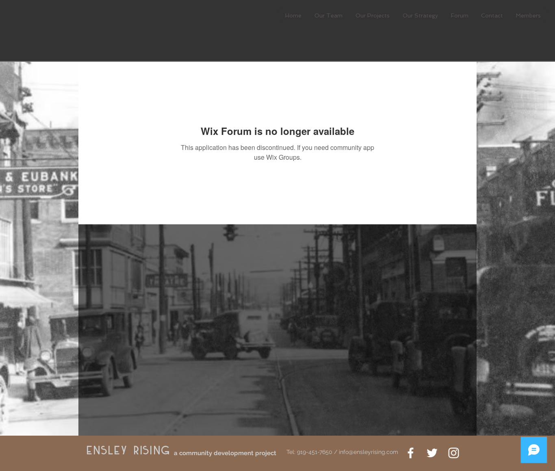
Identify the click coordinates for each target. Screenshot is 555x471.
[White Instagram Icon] (454, 453)
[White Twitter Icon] (432, 453)
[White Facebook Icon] (410, 453)
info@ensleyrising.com (368, 452)
